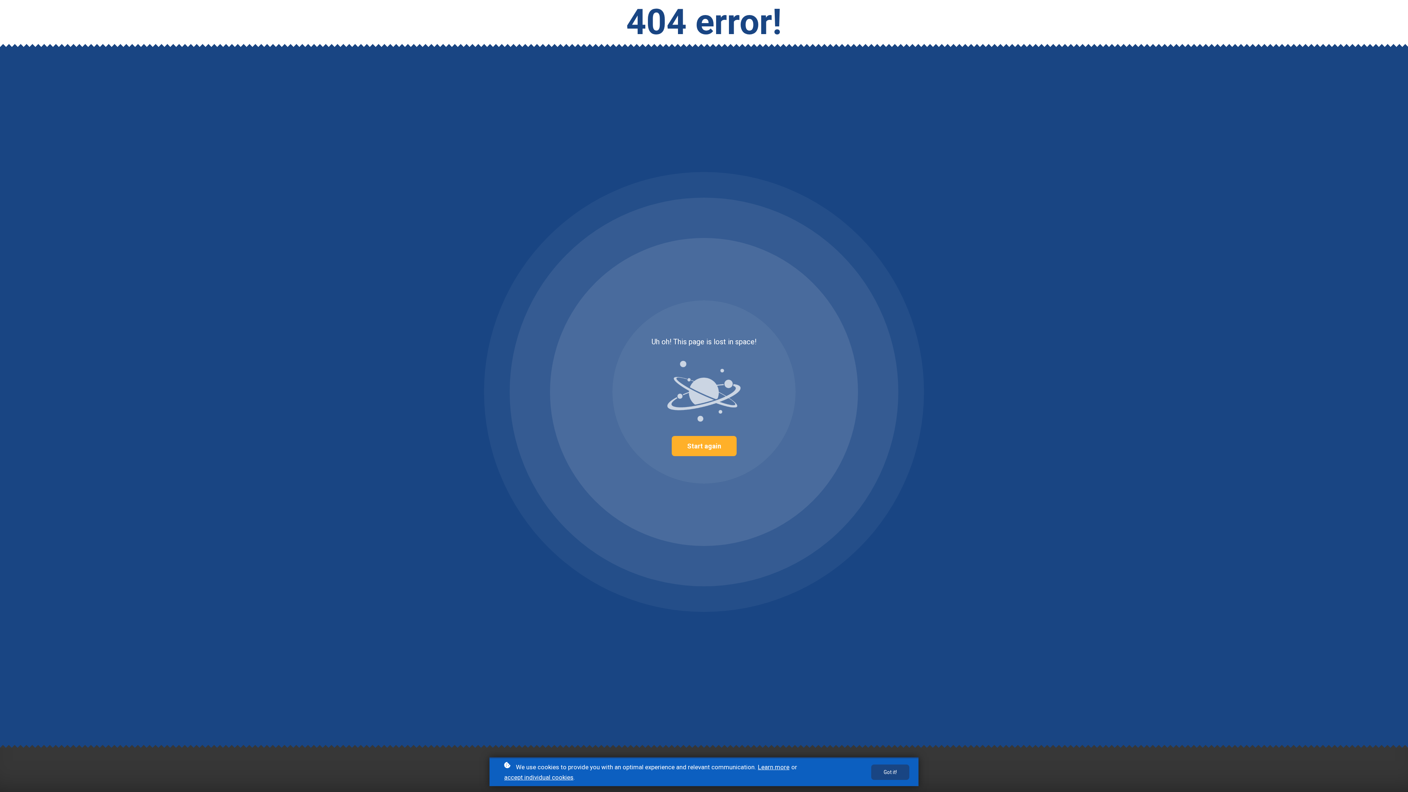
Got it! (890, 772)
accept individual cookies (538, 777)
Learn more (773, 767)
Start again (704, 446)
